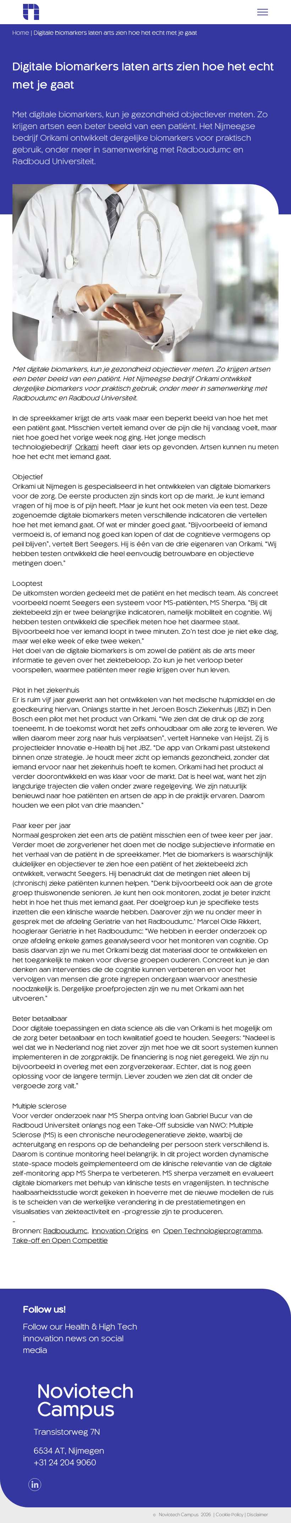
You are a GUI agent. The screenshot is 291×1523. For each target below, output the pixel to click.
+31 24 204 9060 (65, 1463)
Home (20, 33)
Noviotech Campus (179, 1515)
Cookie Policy (230, 1515)
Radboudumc (65, 1231)
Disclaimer (257, 1515)
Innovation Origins (120, 1231)
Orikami (86, 447)
